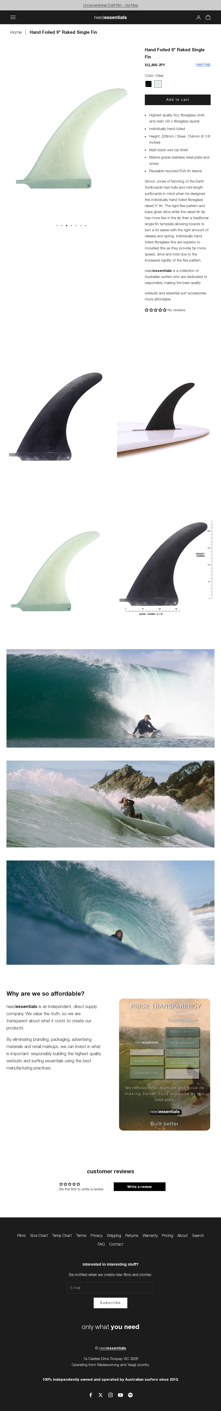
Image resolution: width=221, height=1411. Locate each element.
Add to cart (177, 99)
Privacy (97, 1235)
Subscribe (110, 1303)
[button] (156, 310)
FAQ (101, 1244)
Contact (116, 1244)
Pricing (167, 1235)
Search (198, 1235)
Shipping (114, 1235)
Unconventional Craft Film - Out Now (110, 5)
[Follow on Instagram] (110, 1395)
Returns (131, 1235)
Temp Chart (62, 1235)
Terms (81, 1235)
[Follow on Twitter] (100, 1395)
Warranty (150, 1235)
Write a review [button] (139, 1187)
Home (16, 32)
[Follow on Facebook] (90, 1395)
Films (21, 1235)
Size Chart (39, 1235)
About (182, 1235)
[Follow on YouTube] (120, 1395)
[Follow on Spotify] (130, 1395)
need (112, 1348)
